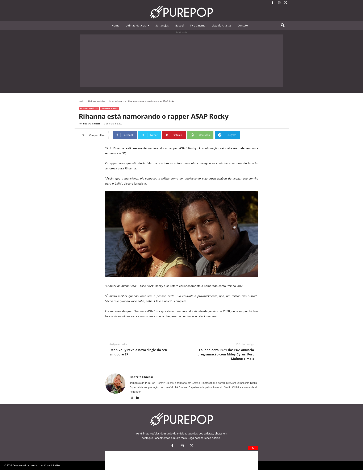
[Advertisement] (181, 60)
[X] (285, 3)
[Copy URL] (253, 135)
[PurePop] (181, 12)
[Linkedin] (137, 397)
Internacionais (116, 101)
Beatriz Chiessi (91, 123)
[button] (282, 25)
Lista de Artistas (221, 25)
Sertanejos (162, 25)
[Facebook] (272, 3)
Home (115, 25)
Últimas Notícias (136, 25)
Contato (243, 25)
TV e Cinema (197, 25)
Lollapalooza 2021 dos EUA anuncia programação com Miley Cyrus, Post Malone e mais (225, 354)
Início (81, 101)
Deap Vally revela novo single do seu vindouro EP (138, 352)
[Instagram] (279, 3)
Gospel (179, 25)
